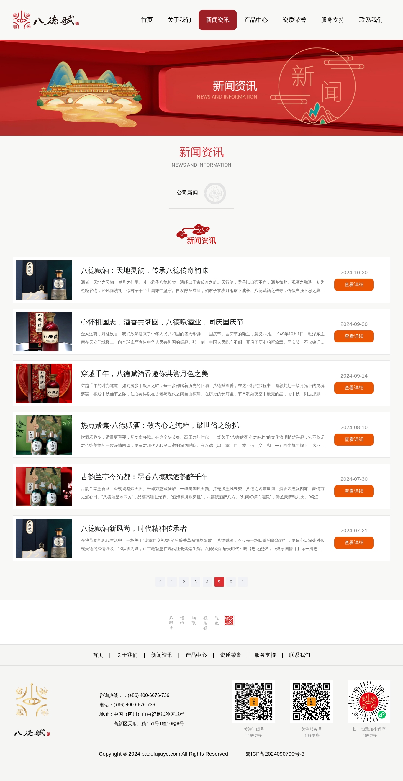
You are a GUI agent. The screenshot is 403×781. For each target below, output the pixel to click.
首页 (147, 20)
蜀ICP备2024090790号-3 (274, 754)
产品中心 (256, 20)
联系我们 (371, 20)
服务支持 (333, 20)
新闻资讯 (218, 20)
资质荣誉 (294, 20)
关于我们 (179, 20)
